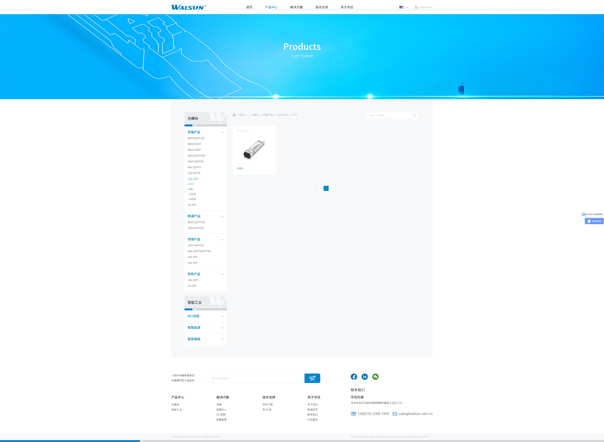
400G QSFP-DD (196, 155)
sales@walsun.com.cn (416, 413)
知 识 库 (267, 409)
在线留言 (313, 419)
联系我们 (313, 414)
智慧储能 (194, 339)
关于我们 (313, 404)
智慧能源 (194, 327)
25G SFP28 (194, 173)
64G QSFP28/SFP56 (199, 251)
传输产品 (194, 132)
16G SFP (192, 263)
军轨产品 (194, 274)
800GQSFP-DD (196, 138)
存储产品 (194, 239)
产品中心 (271, 7)
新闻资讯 (313, 409)
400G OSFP (194, 150)
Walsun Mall (426, 7)
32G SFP (192, 257)
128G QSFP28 (196, 245)
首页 (249, 7)
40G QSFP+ (194, 167)
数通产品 (194, 216)
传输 (218, 404)
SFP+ (191, 184)
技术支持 (321, 7)
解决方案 (296, 7)
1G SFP (192, 205)
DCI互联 (193, 316)
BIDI (191, 189)
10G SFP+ (193, 179)
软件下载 (268, 404)
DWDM (192, 199)
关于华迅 (347, 7)
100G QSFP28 (196, 161)
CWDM (192, 194)
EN (406, 7)
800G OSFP (194, 144)
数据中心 (221, 409)
